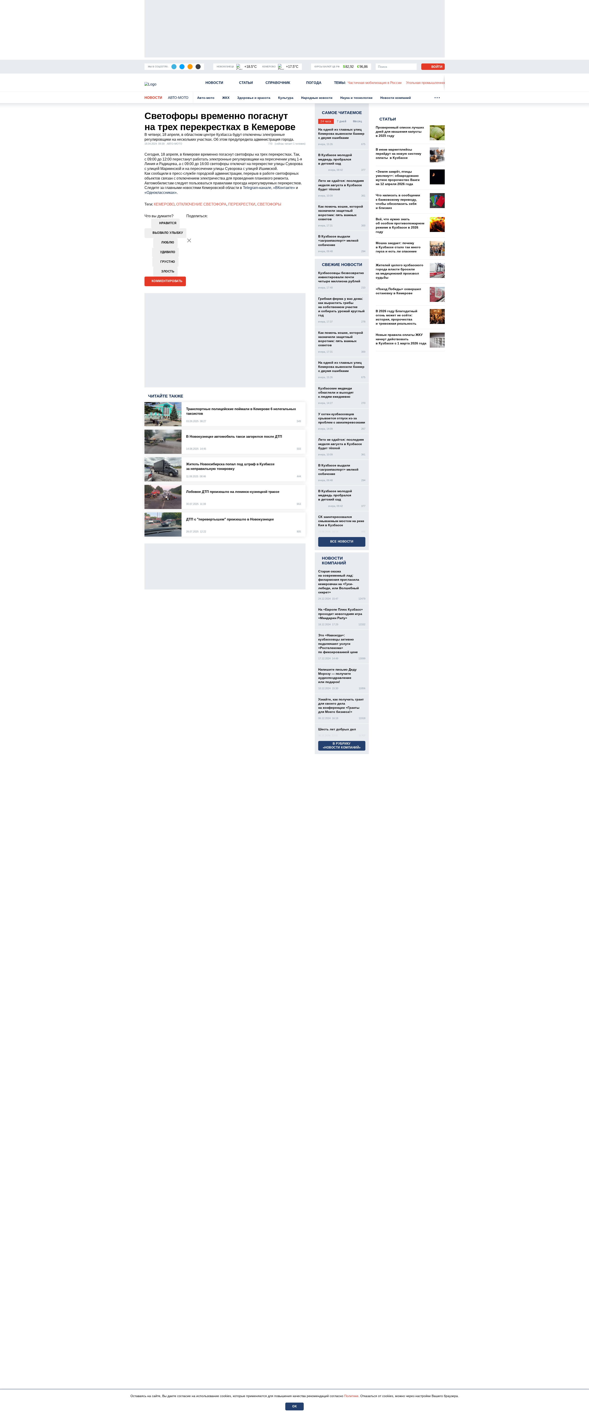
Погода (313, 83)
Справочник (278, 83)
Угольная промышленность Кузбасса (435, 83)
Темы (340, 83)
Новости (214, 83)
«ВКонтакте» (284, 188)
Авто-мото (178, 98)
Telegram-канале (257, 188)
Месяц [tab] (357, 121)
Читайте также (165, 396)
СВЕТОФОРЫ (269, 204)
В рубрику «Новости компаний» (342, 745)
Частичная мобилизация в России (374, 83)
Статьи (246, 83)
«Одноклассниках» (160, 192)
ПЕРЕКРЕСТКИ (241, 204)
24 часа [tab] (325, 121)
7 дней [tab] (341, 121)
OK (294, 1406)
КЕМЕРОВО (164, 204)
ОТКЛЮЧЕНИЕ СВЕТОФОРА (201, 204)
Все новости (341, 541)
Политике (351, 1396)
